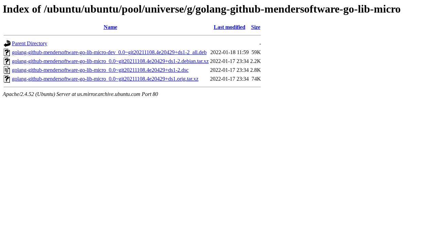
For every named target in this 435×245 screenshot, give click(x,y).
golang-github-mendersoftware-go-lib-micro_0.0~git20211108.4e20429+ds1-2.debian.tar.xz (110, 61)
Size (255, 27)
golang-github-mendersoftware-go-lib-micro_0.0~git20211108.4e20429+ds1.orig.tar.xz (105, 79)
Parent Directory (29, 43)
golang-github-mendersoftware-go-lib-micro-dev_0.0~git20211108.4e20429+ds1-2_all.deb (109, 52)
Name (110, 27)
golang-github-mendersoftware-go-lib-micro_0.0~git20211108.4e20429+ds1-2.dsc (100, 70)
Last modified (229, 27)
